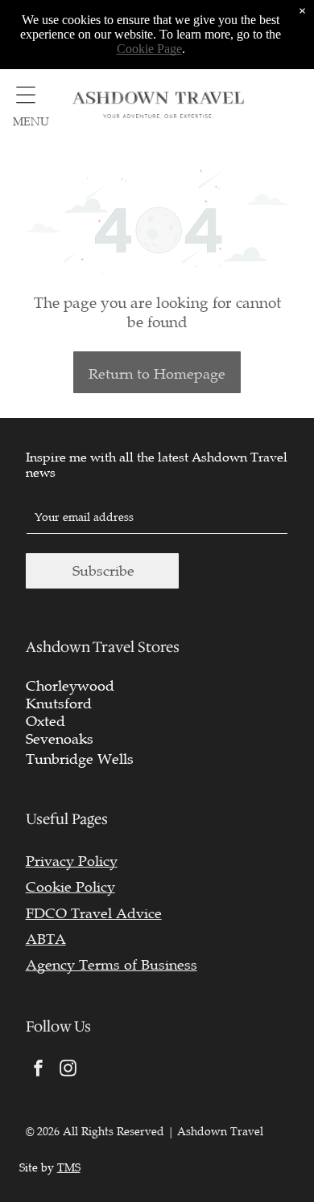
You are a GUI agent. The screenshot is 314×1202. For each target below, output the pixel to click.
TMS (69, 1168)
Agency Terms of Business (111, 965)
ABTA (46, 939)
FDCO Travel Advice (94, 913)
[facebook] (39, 1070)
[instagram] (68, 1070)
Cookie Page (149, 48)
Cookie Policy (70, 887)
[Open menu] (26, 94)
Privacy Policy (72, 861)
